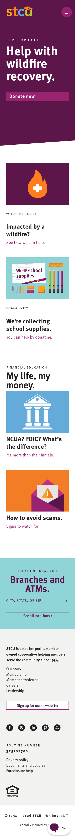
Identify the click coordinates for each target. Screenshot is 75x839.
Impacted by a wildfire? (25, 230)
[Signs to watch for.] (37, 490)
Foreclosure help (19, 770)
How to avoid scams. (34, 517)
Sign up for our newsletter (37, 705)
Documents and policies (25, 765)
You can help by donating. (29, 337)
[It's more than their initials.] (37, 411)
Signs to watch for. (23, 526)
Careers (12, 685)
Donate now (22, 96)
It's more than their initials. (30, 455)
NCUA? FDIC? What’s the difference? (34, 442)
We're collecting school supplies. (28, 324)
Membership (16, 674)
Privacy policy (17, 760)
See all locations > (37, 615)
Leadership (15, 690)
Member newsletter (22, 680)
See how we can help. (25, 242)
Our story (13, 669)
